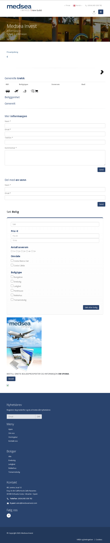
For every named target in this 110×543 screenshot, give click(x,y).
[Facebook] (94, 12)
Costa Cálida (19, 265)
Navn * (8, 121)
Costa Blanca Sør (21, 261)
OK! (38, 416)
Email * (8, 129)
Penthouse (18, 291)
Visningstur (13, 437)
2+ (19, 251)
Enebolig (17, 281)
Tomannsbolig (20, 300)
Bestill (11, 378)
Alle (9, 456)
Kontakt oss (13, 441)
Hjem (10, 429)
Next (102, 75)
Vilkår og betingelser (85, 539)
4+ (29, 251)
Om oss (11, 433)
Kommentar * (11, 148)
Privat (67, 5)
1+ (14, 251)
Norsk (78, 5)
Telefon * (9, 137)
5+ (35, 251)
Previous (9, 75)
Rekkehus (18, 295)
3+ (24, 251)
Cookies (99, 539)
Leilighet (17, 286)
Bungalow (18, 277)
